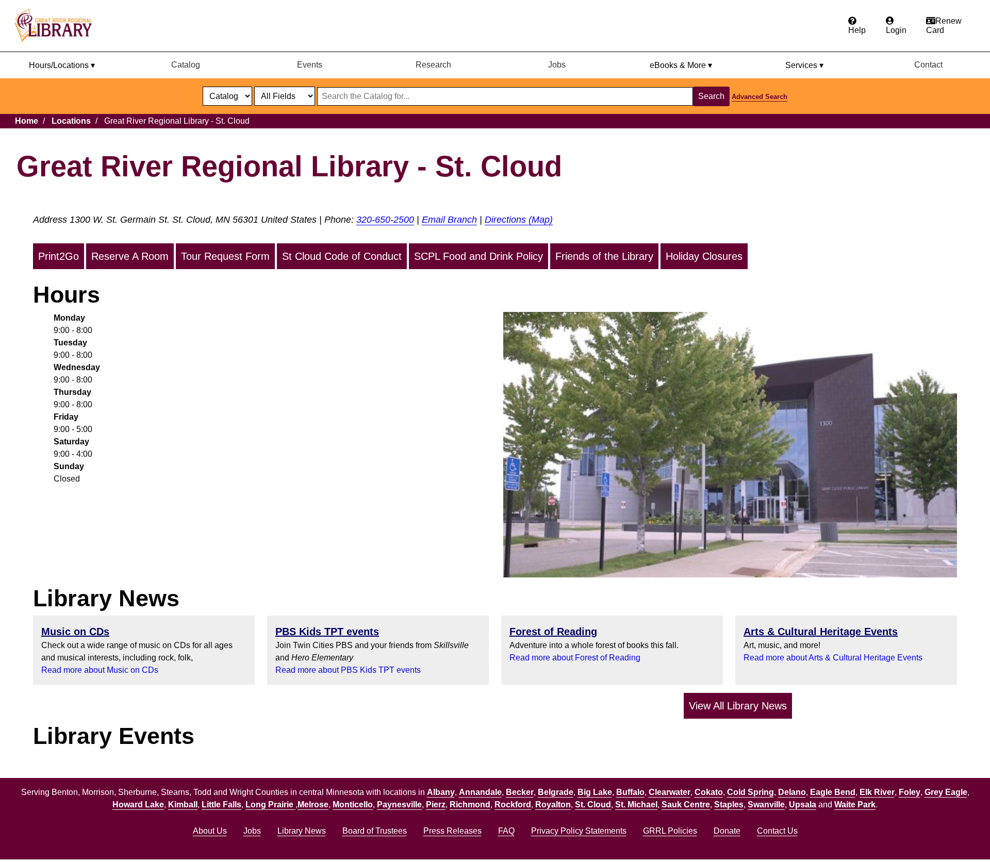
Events (309, 64)
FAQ (506, 830)
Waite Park (855, 804)
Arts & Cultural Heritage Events (821, 631)
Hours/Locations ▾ (62, 65)
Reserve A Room (130, 256)
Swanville (766, 804)
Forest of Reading (553, 631)
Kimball (182, 804)
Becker (520, 792)
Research (433, 64)
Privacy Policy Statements (578, 830)
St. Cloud (593, 804)
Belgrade (555, 792)
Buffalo (630, 792)
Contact (928, 64)
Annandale (480, 792)
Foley (909, 792)
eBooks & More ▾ (681, 65)
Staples (729, 804)
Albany (441, 792)
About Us (210, 830)
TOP (962, 833)
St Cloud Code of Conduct (342, 256)
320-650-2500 (385, 219)
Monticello (353, 804)
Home (26, 121)
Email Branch (449, 219)
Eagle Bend (832, 792)
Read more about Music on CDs (99, 670)
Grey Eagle (946, 792)
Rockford (512, 804)
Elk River (877, 792)
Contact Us (777, 830)
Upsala (802, 804)
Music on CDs (75, 631)
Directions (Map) (519, 219)
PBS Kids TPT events (327, 631)
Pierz (436, 804)
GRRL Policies (670, 830)
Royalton (553, 804)
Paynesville (399, 804)
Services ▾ (804, 65)
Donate (727, 830)
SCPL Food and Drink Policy (478, 256)
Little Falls (221, 804)
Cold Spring (750, 792)
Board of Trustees (374, 830)
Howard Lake (138, 804)
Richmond (470, 804)
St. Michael (636, 804)
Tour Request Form (225, 256)
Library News (301, 830)
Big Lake (595, 792)
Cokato (709, 792)
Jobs (557, 64)
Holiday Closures (704, 256)
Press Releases (452, 830)
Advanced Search (759, 97)
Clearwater (669, 792)
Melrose (313, 804)
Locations (71, 121)
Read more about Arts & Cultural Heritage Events (833, 657)
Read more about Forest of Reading (574, 657)
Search (711, 96)
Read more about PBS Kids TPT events (348, 670)
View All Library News (738, 705)
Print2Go (58, 256)
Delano (792, 792)
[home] (58, 25)
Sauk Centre (686, 804)
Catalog (185, 64)
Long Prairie (270, 804)
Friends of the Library (604, 256)
